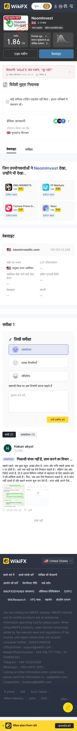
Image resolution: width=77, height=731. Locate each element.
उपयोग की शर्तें (10, 583)
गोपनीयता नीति (29, 583)
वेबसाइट (56, 54)
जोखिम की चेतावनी (47, 574)
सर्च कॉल (46, 583)
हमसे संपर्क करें (26, 574)
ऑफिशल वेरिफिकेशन (49, 591)
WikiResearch (17, 599)
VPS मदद (35, 599)
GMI (22, 691)
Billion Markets (13, 698)
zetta (32, 698)
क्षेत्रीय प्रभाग (63, 599)
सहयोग (48, 599)
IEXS (44, 698)
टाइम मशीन (20, 54)
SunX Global (39, 691)
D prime (9, 691)
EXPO (68, 591)
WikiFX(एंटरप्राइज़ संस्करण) (18, 591)
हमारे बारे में (8, 574)
